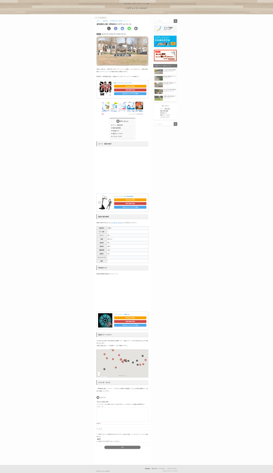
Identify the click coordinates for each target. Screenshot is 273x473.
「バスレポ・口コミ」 (117, 223)
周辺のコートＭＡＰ (118, 133)
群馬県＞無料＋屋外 (122, 34)
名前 (98, 423)
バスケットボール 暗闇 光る (122, 314)
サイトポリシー (162, 468)
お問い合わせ (154, 468)
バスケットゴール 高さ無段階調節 (123, 196)
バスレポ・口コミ (117, 136)
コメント (99, 406)
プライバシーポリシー (172, 468)
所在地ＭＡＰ (116, 131)
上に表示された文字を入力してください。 (108, 441)
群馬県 (99, 34)
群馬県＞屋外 (105, 34)
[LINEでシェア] (129, 28)
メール (99, 429)
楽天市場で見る (130, 90)
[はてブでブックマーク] (122, 28)
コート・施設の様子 (118, 125)
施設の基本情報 (117, 128)
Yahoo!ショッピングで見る (130, 94)
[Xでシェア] (109, 28)
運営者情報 (147, 468)
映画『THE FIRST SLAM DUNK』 (123, 83)
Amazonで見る (130, 86)
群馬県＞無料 (113, 34)
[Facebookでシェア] (115, 28)
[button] (136, 28)
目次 (121, 121)
